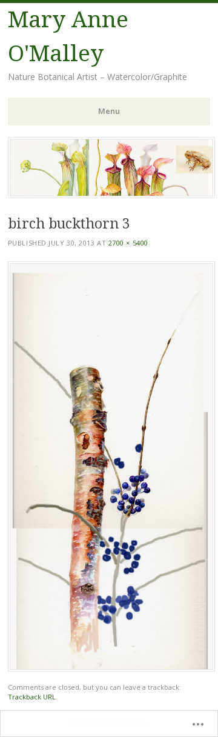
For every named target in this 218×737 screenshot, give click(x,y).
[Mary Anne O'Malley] (111, 194)
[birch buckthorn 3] (111, 668)
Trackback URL (32, 696)
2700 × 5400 (128, 242)
